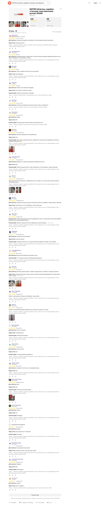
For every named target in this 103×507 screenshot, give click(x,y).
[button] (11, 24)
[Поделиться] (60, 8)
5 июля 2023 (19, 253)
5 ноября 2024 (19, 347)
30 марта (18, 85)
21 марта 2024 (19, 408)
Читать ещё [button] (50, 222)
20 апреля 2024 (19, 159)
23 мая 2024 (19, 328)
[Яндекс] (9, 3)
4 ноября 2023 (19, 216)
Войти (95, 3)
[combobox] (28, 3)
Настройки (41, 502)
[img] (12, 38)
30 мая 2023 (19, 366)
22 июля (18, 54)
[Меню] (99, 3)
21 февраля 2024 (19, 178)
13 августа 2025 (19, 38)
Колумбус (13, 502)
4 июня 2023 (19, 269)
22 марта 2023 (19, 307)
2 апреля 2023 (19, 294)
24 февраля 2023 (20, 382)
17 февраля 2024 (19, 200)
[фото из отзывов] (12, 149)
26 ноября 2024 (19, 115)
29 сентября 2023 (20, 234)
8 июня (17, 69)
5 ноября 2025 (19, 481)
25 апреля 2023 (19, 462)
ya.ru (50, 502)
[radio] (10, 48)
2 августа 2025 (19, 103)
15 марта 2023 (19, 445)
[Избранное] (89, 3)
